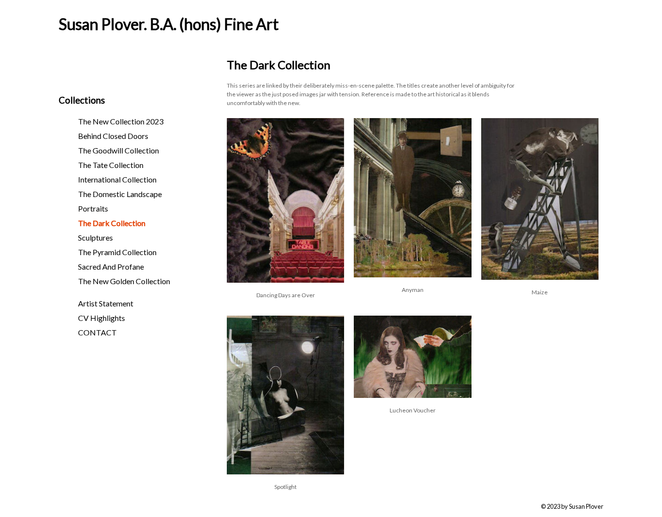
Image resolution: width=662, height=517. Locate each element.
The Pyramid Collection (117, 252)
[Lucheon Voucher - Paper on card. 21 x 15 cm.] (412, 394)
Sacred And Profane (111, 266)
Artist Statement (105, 303)
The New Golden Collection (124, 281)
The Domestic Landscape (120, 193)
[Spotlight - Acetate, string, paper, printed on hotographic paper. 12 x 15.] (285, 471)
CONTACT (97, 332)
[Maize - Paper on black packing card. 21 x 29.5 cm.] (540, 276)
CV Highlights (101, 317)
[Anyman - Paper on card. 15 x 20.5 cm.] (412, 274)
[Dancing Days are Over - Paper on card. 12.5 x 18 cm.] (285, 279)
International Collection (117, 179)
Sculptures (95, 237)
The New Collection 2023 (120, 121)
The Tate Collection (110, 164)
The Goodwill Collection (118, 150)
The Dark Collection (111, 223)
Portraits (93, 208)
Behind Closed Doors (113, 135)
